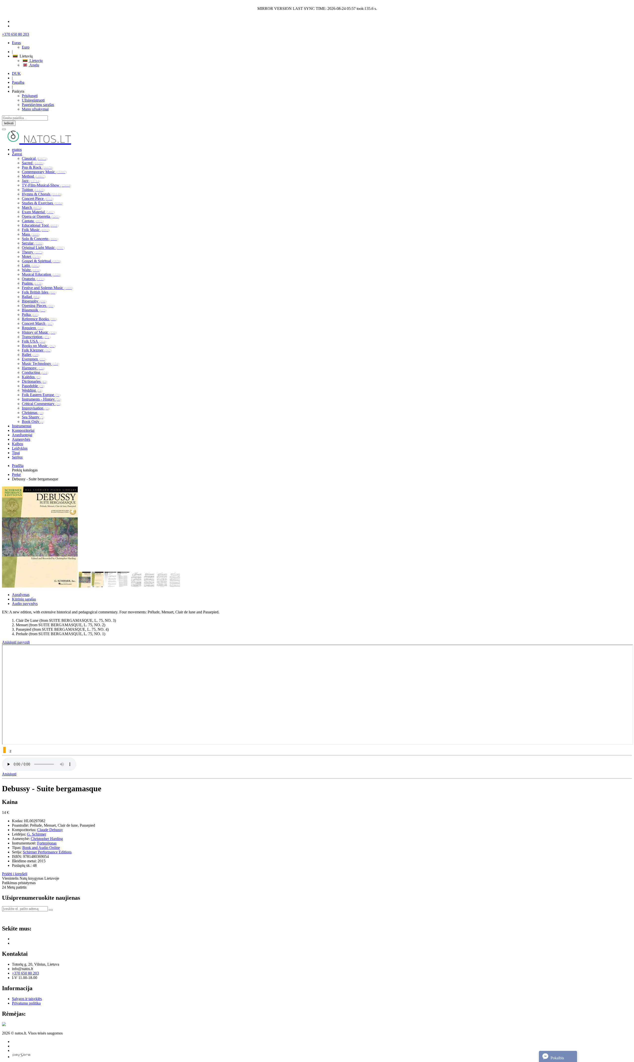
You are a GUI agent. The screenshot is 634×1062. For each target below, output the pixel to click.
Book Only (33, 421)
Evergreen (34, 359)
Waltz (31, 270)
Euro (25, 47)
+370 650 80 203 (15, 34)
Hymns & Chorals (42, 194)
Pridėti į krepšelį (14, 874)
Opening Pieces (38, 305)
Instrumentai (21, 426)
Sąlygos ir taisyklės (27, 999)
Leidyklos (19, 448)
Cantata (33, 221)
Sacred (33, 163)
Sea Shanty (33, 417)
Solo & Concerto (40, 239)
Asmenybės (21, 439)
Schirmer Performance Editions (47, 852)
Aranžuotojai (22, 435)
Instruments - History (41, 399)
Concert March (37, 323)
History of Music (39, 332)
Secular (32, 243)
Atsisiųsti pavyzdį (16, 642)
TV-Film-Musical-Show (46, 185)
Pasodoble (33, 386)
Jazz (31, 181)
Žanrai (17, 154)
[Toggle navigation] (4, 129)
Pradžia (18, 465)
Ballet (30, 355)
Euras (16, 43)
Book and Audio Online (41, 847)
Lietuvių (35, 60)
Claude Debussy (50, 830)
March (32, 207)
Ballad (31, 297)
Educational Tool (40, 225)
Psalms (32, 283)
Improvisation (36, 408)
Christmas (33, 412)
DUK (16, 73)
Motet (31, 256)
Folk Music (36, 230)
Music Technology (40, 363)
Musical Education (41, 274)
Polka (30, 314)
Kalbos (17, 444)
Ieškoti (9, 123)
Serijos (17, 457)
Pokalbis (557, 1058)
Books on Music (39, 346)
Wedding (32, 390)
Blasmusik (34, 310)
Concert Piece (37, 198)
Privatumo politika (26, 1003)
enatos (17, 149)
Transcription (36, 337)
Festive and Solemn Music (47, 288)
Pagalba (18, 82)
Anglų (33, 65)
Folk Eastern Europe (41, 395)
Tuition (33, 190)
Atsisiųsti (9, 774)
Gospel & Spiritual (41, 261)
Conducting (35, 372)
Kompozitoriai (23, 430)
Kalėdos (31, 377)
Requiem (33, 328)
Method (34, 176)
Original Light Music (43, 247)
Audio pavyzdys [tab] (25, 603)
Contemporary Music (44, 172)
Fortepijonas (46, 843)
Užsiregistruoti (33, 100)
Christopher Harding (47, 839)
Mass (31, 234)
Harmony (33, 368)
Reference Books (39, 319)
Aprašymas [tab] (20, 595)
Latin (31, 265)
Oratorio (33, 279)
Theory (32, 252)
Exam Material (38, 212)
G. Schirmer (36, 834)
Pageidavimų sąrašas (38, 105)
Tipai (16, 453)
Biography (34, 301)
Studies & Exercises (42, 203)
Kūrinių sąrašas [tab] (24, 599)
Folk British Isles (39, 292)
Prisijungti (30, 96)
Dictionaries (34, 381)
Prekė (16, 474)
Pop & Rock (37, 167)
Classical (34, 158)
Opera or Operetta (41, 216)
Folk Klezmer (37, 350)
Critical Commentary (41, 404)
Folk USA (34, 341)
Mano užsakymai (35, 109)
